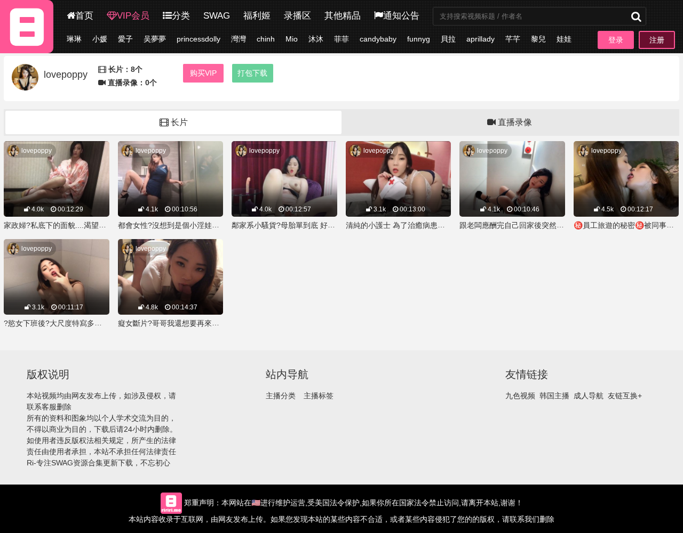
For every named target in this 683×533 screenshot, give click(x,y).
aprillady (480, 39)
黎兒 (538, 39)
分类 (181, 16)
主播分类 (281, 395)
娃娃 (564, 39)
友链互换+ (625, 395)
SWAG (216, 16)
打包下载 (252, 73)
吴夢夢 (155, 39)
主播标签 (318, 395)
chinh (266, 39)
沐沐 (315, 39)
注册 (656, 40)
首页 (84, 16)
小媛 (99, 39)
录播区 (297, 16)
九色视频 (520, 395)
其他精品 (342, 16)
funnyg (418, 39)
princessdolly (198, 39)
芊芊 (512, 39)
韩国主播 (554, 395)
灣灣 (238, 39)
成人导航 (588, 395)
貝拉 (448, 39)
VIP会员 (133, 16)
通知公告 (401, 16)
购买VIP (203, 73)
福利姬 (257, 16)
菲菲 (341, 39)
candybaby (378, 39)
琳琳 (74, 39)
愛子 (125, 39)
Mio (291, 39)
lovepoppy (36, 150)
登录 (615, 40)
